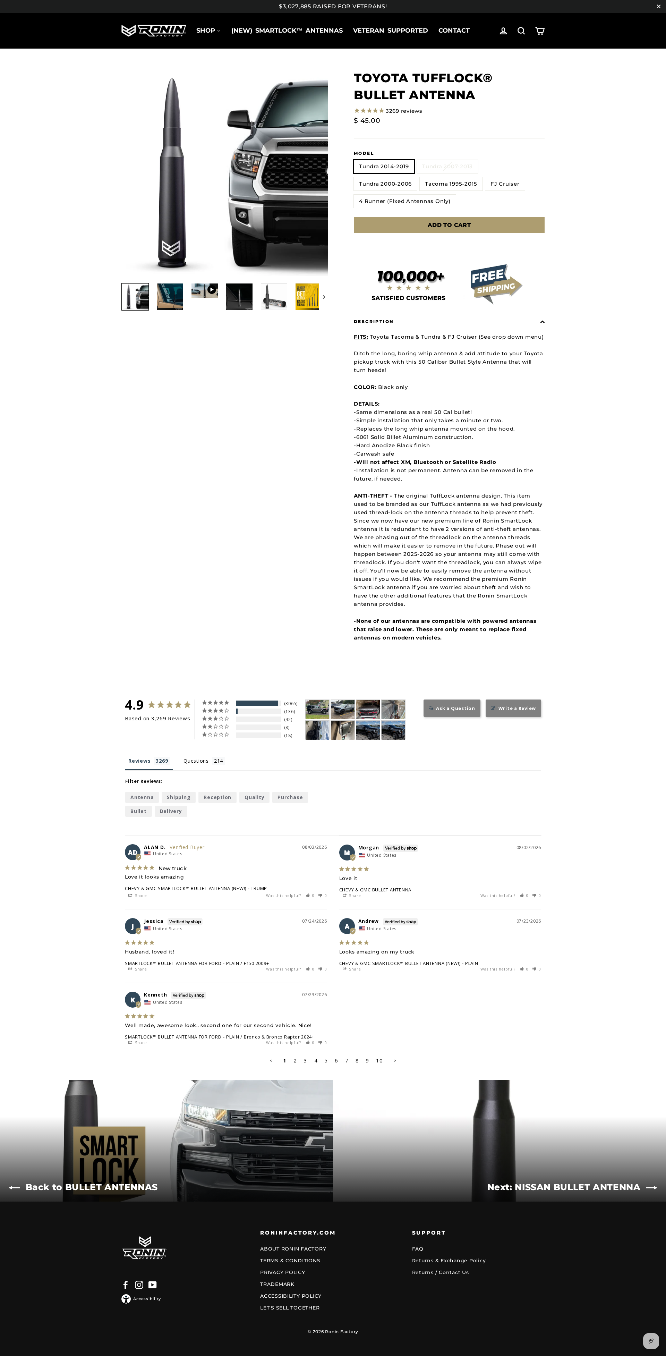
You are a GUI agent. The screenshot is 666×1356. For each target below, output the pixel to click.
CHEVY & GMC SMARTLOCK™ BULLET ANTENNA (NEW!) (185, 888)
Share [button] (140, 895)
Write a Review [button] (517, 708)
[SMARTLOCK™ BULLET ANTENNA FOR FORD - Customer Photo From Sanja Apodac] (343, 730)
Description (374, 321)
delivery (171, 811)
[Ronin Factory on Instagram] (139, 1284)
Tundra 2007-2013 (447, 166)
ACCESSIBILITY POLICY (291, 1296)
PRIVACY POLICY (282, 1272)
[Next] (323, 297)
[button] (310, 895)
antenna (142, 797)
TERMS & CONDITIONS (290, 1260)
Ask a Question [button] (455, 708)
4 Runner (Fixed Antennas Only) (405, 201)
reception (217, 797)
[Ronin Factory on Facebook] (125, 1284)
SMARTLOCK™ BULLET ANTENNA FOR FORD (173, 963)
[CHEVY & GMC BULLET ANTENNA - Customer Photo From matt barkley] (317, 730)
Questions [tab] (196, 760)
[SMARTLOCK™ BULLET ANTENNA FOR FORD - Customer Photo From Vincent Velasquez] (368, 709)
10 (379, 1060)
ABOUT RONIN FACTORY (293, 1249)
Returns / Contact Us (440, 1272)
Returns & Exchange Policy (449, 1260)
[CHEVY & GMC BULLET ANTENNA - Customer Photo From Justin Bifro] (368, 730)
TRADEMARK (277, 1284)
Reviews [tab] (139, 760)
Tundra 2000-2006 (385, 183)
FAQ (418, 1249)
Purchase (290, 797)
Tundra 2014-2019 (384, 166)
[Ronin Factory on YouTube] (152, 1284)
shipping (178, 797)
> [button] (395, 1060)
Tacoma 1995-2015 (451, 183)
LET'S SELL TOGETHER (289, 1308)
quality (254, 797)
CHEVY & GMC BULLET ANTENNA (375, 890)
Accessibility (147, 1298)
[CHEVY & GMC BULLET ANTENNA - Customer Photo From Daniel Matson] (343, 709)
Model (364, 153)
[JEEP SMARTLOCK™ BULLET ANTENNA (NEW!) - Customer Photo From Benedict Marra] (317, 709)
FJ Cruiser (505, 183)
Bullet (138, 811)
